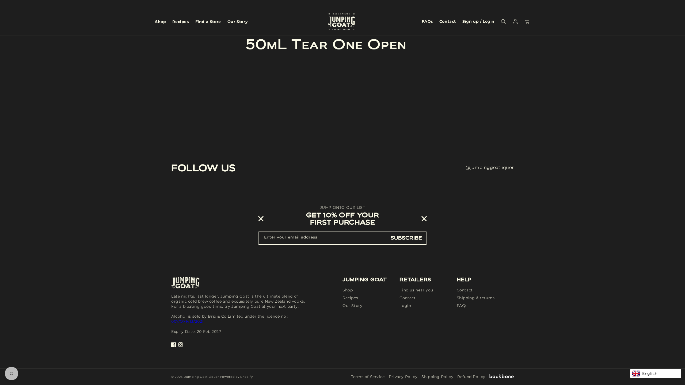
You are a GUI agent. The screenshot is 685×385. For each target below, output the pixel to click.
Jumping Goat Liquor (201, 377)
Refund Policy (471, 376)
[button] (503, 22)
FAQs (462, 305)
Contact (407, 297)
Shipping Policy (437, 376)
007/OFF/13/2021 (187, 321)
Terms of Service (368, 376)
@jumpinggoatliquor (490, 167)
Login (405, 305)
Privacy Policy (403, 376)
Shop (347, 290)
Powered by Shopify (236, 377)
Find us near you (416, 290)
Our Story (352, 305)
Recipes (350, 297)
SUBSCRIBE (406, 238)
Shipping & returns (476, 297)
